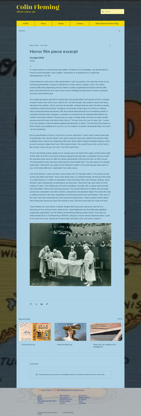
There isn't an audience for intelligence (104, 345)
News (40, 397)
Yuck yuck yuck (28, 344)
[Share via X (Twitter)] (36, 304)
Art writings (83, 399)
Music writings (65, 395)
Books (40, 399)
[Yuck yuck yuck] (35, 332)
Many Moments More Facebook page (70, 390)
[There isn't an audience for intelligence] (106, 332)
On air (81, 401)
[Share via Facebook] (31, 304)
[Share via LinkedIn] (42, 304)
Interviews (82, 403)
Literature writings (66, 399)
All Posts (22, 31)
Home (40, 395)
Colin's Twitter (46, 390)
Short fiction (83, 395)
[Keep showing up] (70, 332)
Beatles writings (84, 397)
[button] (119, 31)
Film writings (64, 397)
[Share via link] (47, 304)
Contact (40, 403)
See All (120, 319)
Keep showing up (64, 344)
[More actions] (110, 45)
